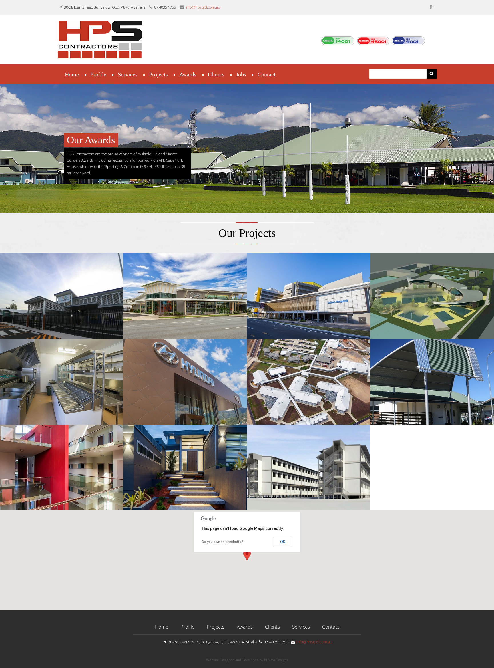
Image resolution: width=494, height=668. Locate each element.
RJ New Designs (276, 659)
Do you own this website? (222, 542)
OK (282, 542)
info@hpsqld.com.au (202, 7)
